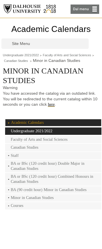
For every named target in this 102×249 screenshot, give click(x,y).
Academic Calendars (51, 29)
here (51, 104)
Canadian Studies (16, 60)
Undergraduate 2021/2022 (21, 55)
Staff (15, 155)
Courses (17, 205)
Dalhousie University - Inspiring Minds (30, 9)
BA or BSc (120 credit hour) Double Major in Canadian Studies (47, 166)
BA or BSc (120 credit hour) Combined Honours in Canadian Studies (52, 179)
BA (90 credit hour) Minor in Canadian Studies (48, 190)
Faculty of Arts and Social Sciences (67, 55)
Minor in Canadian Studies (32, 198)
